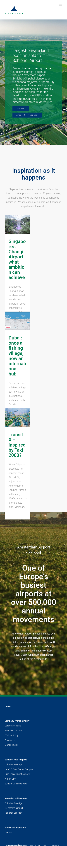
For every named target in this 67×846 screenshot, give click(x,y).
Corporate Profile (13, 725)
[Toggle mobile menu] (60, 4)
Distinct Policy (11, 735)
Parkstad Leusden (13, 813)
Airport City (10, 779)
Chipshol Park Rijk (13, 764)
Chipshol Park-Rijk (13, 803)
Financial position (13, 730)
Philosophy (10, 740)
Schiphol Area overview (16, 783)
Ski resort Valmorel (14, 808)
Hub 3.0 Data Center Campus (19, 769)
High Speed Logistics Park (17, 774)
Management (11, 745)
